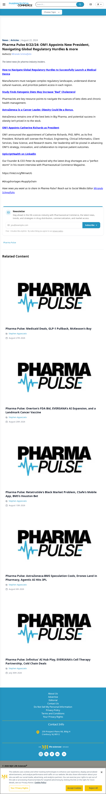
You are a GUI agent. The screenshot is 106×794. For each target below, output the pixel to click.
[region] (53, 781)
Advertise (53, 696)
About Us (53, 693)
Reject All (93, 788)
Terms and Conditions (53, 713)
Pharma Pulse (9, 242)
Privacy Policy (53, 710)
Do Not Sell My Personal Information (53, 706)
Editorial (53, 700)
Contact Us (53, 703)
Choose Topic (50, 12)
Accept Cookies (74, 788)
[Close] (102, 772)
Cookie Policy (40, 782)
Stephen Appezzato (18, 333)
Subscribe (89, 225)
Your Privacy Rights (53, 716)
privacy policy (58, 231)
